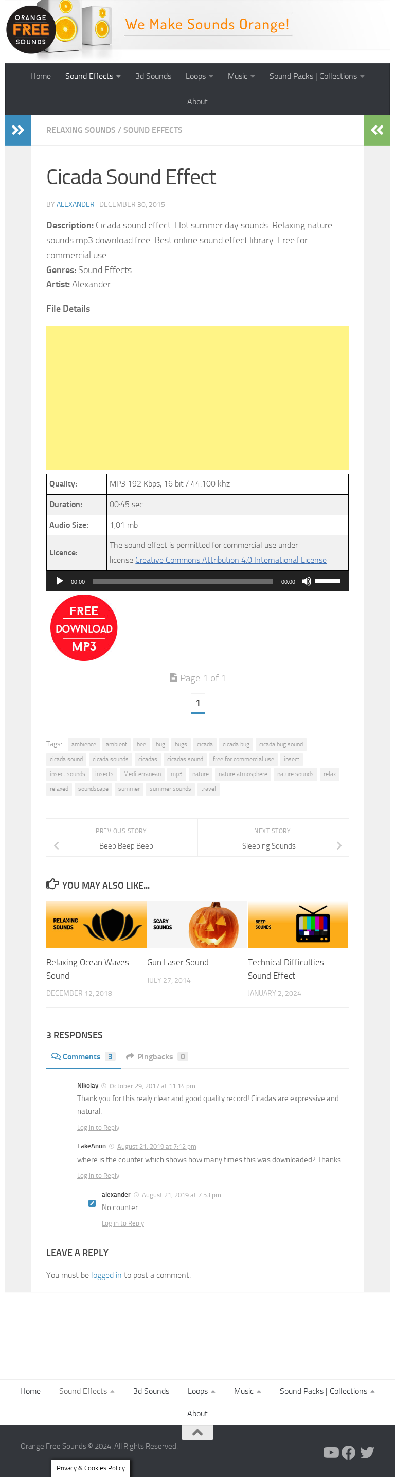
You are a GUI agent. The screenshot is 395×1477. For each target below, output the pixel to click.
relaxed (59, 788)
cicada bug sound (281, 744)
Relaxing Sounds (81, 130)
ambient (116, 744)
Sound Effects (89, 76)
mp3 (177, 774)
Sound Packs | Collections (313, 76)
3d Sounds (153, 76)
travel (208, 788)
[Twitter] (367, 1453)
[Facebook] (349, 1453)
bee (141, 744)
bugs (181, 744)
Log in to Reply (98, 1127)
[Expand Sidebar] (18, 130)
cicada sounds (111, 759)
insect (291, 759)
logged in (106, 1275)
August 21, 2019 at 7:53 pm (181, 1195)
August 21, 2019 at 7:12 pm (156, 1146)
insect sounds (67, 774)
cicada (205, 744)
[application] (197, 581)
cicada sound (66, 759)
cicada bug (236, 744)
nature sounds (295, 774)
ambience (83, 744)
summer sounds (170, 788)
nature (200, 774)
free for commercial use (243, 759)
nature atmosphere (243, 774)
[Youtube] (330, 1453)
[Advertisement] (197, 398)
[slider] (329, 580)
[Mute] (306, 581)
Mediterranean (142, 774)
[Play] (60, 581)
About (197, 101)
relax (330, 774)
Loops (196, 76)
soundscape (93, 788)
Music (237, 76)
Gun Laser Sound (178, 962)
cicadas (147, 759)
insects (104, 774)
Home (40, 76)
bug (160, 744)
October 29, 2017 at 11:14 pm (152, 1086)
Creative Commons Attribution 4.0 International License (231, 560)
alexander (76, 204)
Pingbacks (161, 1056)
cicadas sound (185, 759)
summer (129, 788)
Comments (88, 1056)
